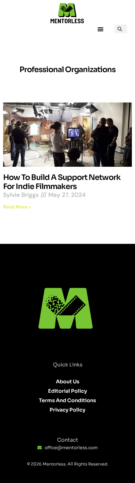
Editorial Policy (67, 391)
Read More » (17, 207)
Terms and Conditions (67, 400)
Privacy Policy (67, 410)
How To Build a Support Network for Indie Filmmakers (62, 182)
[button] (100, 29)
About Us (67, 381)
